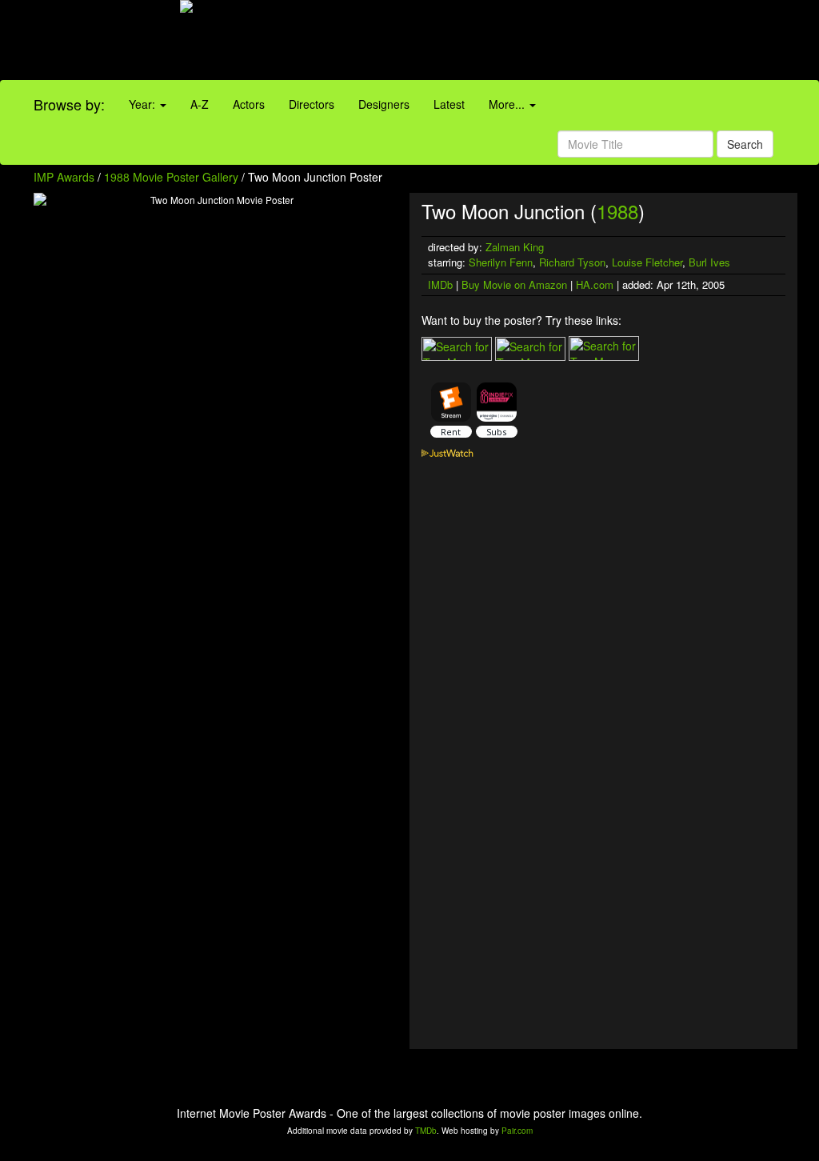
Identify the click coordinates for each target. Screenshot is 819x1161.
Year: (143, 104)
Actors (249, 104)
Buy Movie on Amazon (514, 284)
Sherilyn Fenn (501, 262)
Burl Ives (709, 262)
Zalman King (514, 246)
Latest (449, 104)
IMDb (440, 284)
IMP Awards (64, 177)
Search (745, 144)
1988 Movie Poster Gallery (171, 177)
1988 (617, 211)
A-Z (199, 104)
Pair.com (517, 1130)
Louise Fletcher (647, 262)
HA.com (594, 284)
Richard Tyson (572, 262)
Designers (384, 104)
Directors (311, 104)
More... (508, 104)
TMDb (426, 1130)
